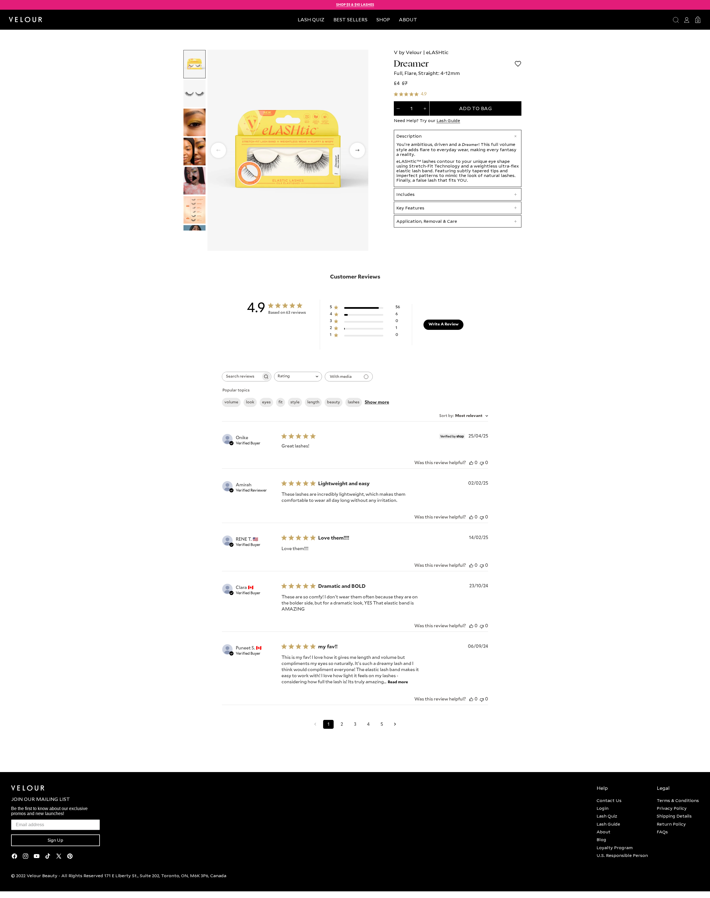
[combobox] (298, 376)
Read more (398, 682)
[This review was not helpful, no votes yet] (482, 463)
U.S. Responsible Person (622, 855)
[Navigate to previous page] (315, 724)
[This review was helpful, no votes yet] (471, 463)
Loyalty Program (615, 847)
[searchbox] (241, 376)
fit (280, 402)
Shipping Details (674, 816)
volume (231, 402)
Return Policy (671, 824)
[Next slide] (357, 150)
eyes (266, 402)
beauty (333, 402)
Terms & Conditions (678, 800)
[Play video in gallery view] (194, 180)
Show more (377, 402)
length (313, 402)
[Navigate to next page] (395, 724)
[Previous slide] (218, 150)
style (295, 402)
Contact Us (609, 800)
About (603, 831)
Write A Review (443, 324)
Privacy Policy (672, 808)
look (250, 402)
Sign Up (55, 840)
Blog (601, 839)
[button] (383, 19)
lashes (353, 402)
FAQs (662, 831)
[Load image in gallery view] (194, 64)
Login (602, 808)
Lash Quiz (607, 816)
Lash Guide (448, 120)
